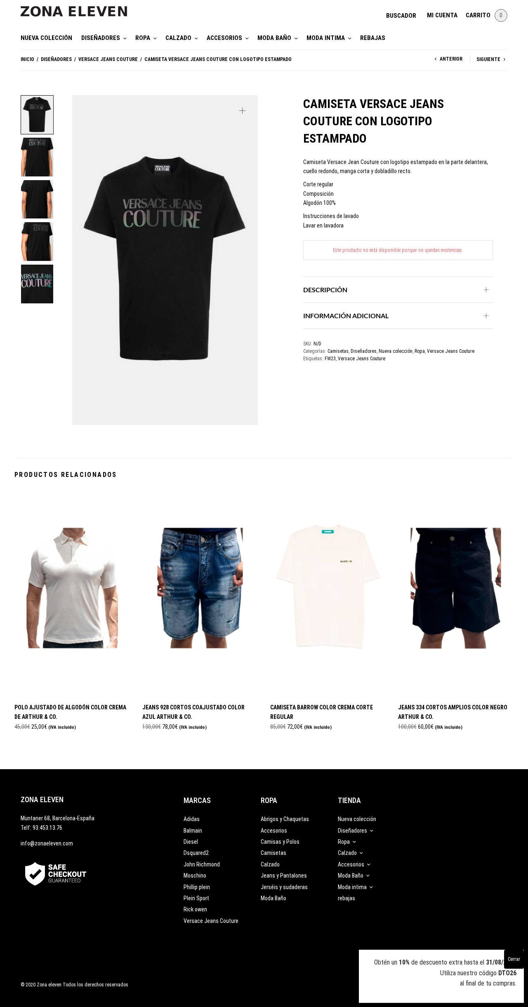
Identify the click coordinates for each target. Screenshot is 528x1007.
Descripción (325, 289)
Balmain (193, 830)
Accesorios (224, 38)
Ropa (142, 38)
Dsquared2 (196, 853)
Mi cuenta (442, 15)
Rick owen (195, 909)
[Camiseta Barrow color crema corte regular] (328, 593)
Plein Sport (196, 898)
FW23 (330, 358)
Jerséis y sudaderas (284, 887)
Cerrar (514, 959)
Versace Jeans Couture (108, 59)
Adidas (192, 819)
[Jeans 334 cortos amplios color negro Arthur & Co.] (456, 593)
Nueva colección (46, 38)
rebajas (372, 38)
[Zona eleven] (80, 7)
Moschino (195, 875)
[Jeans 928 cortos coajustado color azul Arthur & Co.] (200, 593)
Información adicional (346, 315)
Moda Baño (274, 38)
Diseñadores (100, 38)
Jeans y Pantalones (284, 875)
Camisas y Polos (280, 841)
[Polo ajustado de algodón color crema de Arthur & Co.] (72, 593)
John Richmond (202, 864)
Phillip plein (197, 887)
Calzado (178, 38)
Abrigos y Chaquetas (285, 819)
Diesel (191, 841)
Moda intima (325, 38)
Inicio (27, 59)
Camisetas (338, 351)
